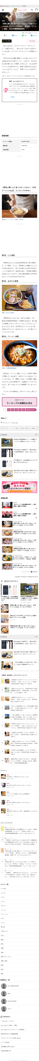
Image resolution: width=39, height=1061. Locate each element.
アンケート (3, 770)
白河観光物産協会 (11, 368)
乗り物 (3, 927)
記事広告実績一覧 (6, 1051)
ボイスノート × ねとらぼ (10, 423)
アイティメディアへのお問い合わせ (11, 1038)
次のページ (30, 409)
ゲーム (3, 901)
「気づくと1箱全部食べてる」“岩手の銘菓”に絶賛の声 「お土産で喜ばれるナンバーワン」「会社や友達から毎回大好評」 (24, 708)
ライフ (3, 922)
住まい (3, 935)
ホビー (3, 918)
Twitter (13, 97)
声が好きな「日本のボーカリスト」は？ (18, 776)
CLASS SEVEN (12, 1001)
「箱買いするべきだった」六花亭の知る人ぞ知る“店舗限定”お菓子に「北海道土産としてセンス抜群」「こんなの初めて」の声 (23, 690)
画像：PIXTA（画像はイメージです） (30, 32)
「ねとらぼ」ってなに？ (7, 1021)
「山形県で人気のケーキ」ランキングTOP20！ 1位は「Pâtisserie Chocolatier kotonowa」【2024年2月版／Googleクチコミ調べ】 (24, 743)
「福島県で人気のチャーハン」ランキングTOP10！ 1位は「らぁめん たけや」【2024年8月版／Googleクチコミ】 (23, 699)
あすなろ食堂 (10, 312)
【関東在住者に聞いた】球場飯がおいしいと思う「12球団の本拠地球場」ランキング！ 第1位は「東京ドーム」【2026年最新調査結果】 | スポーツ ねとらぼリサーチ (21, 831)
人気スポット (4, 931)
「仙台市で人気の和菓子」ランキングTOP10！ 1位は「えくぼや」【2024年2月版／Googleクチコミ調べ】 (24, 752)
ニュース (3, 910)
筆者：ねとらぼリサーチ (16, 81)
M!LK (9, 993)
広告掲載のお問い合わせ (7, 1046)
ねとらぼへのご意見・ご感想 (9, 1025)
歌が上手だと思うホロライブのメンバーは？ (19, 785)
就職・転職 (4, 961)
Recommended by (26, 571)
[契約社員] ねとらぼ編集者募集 (9, 1034)
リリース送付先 (5, 1042)
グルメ (3, 897)
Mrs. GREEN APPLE (13, 986)
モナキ (9, 1008)
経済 (2, 969)
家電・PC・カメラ (6, 956)
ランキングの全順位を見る (19, 403)
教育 (2, 965)
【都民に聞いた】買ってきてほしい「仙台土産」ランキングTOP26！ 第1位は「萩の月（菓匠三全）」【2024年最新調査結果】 (23, 761)
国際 (2, 948)
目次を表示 (32, 41)
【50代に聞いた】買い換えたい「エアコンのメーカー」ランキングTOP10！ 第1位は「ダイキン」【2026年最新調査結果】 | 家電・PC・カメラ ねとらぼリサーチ (21, 853)
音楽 (2, 973)
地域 (2, 952)
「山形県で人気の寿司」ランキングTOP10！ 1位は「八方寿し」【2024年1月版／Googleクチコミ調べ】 (23, 734)
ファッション (4, 914)
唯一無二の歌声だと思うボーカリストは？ (18, 802)
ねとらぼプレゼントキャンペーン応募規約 (12, 1029)
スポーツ (3, 905)
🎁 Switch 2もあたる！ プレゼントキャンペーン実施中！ (13, 6)
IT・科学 (3, 888)
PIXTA (21, 219)
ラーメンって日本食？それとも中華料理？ (18, 794)
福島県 (3, 20)
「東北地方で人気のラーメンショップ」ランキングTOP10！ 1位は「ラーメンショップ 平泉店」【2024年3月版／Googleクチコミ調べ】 (23, 681)
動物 (2, 939)
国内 (2, 944)
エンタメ (3, 893)
